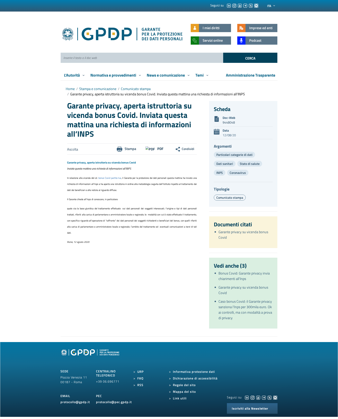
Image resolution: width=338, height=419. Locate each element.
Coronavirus (238, 172)
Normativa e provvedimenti (113, 75)
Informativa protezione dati (194, 371)
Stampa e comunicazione (97, 88)
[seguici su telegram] (245, 5)
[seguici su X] (251, 5)
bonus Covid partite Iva (109, 178)
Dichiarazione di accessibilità (195, 378)
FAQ (140, 378)
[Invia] (250, 58)
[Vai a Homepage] (90, 356)
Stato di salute (250, 163)
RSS (140, 385)
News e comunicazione (166, 75)
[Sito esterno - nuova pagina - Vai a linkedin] (247, 397)
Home (70, 88)
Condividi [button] (188, 148)
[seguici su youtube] (240, 5)
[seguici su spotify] (256, 5)
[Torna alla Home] (122, 33)
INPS (219, 172)
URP (140, 371)
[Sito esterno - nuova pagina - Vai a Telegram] (264, 397)
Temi (199, 75)
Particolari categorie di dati (234, 154)
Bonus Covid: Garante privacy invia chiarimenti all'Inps (244, 276)
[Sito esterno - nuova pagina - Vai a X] (269, 397)
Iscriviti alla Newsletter (250, 408)
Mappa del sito (184, 391)
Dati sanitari (224, 163)
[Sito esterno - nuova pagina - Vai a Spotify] (275, 397)
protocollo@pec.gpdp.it (114, 402)
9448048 (229, 122)
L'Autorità (72, 75)
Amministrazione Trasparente (250, 75)
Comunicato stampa (136, 88)
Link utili (180, 398)
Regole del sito (184, 385)
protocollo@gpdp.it (75, 402)
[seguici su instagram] (234, 5)
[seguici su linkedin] (229, 5)
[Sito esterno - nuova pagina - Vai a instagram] (252, 397)
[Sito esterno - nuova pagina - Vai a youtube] (258, 397)
